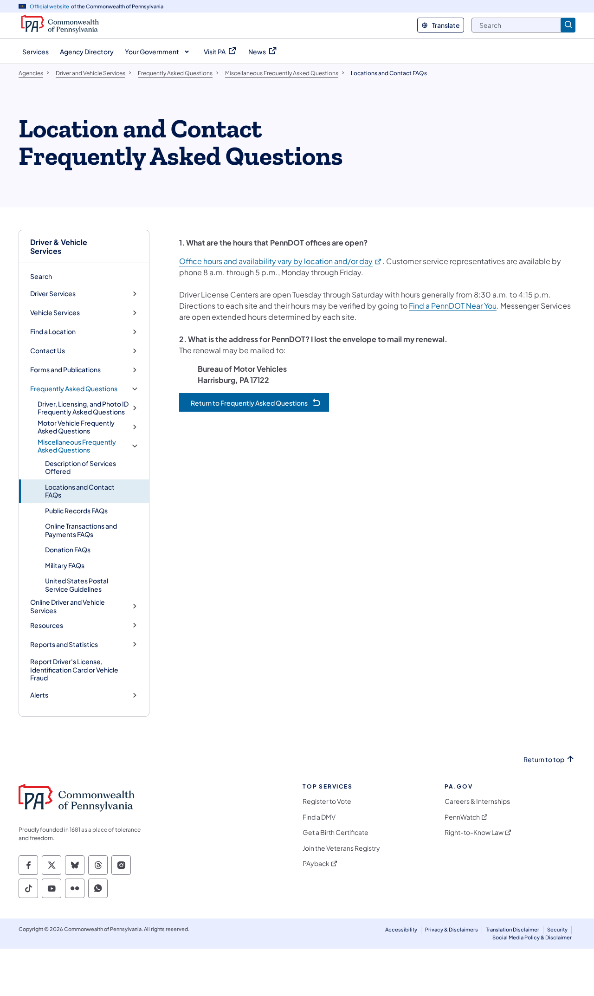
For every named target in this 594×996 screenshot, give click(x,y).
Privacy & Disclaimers (451, 929)
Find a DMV (319, 817)
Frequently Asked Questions (73, 389)
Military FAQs (64, 565)
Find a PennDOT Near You (453, 305)
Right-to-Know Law (474, 832)
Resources (46, 625)
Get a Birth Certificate (335, 832)
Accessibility (401, 929)
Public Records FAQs (76, 510)
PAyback (316, 863)
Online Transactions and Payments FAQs (81, 530)
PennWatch (462, 817)
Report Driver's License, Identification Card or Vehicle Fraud (74, 669)
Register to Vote (327, 801)
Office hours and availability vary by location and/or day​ (280, 261)
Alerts (39, 695)
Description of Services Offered (80, 467)
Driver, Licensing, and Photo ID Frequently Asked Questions (83, 408)
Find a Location (53, 332)
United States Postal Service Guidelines (76, 584)
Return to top (543, 759)
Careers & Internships (477, 801)
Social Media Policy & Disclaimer (532, 937)
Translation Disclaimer (512, 929)
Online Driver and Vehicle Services (67, 606)
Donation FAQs (67, 549)
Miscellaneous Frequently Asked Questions (77, 446)
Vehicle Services (55, 313)
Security (557, 929)
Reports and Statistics (64, 644)
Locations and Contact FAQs (80, 491)
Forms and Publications (65, 370)
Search (41, 276)
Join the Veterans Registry (341, 848)
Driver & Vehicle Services (58, 246)
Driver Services (53, 294)
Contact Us (47, 351)
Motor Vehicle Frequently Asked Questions (76, 427)
